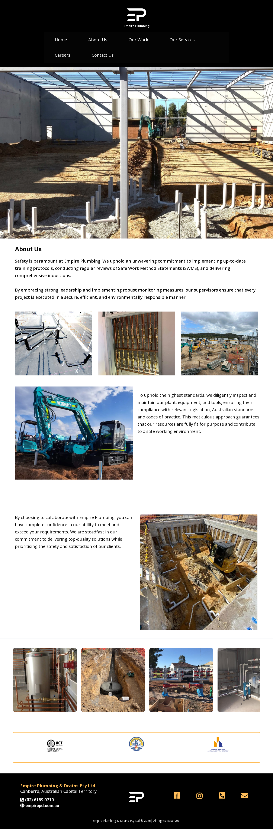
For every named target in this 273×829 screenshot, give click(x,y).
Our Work (138, 40)
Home (61, 40)
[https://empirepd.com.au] (136, 15)
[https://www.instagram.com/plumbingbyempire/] (200, 796)
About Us (97, 40)
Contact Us (103, 55)
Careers (62, 55)
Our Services (182, 40)
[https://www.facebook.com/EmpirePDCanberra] (178, 795)
